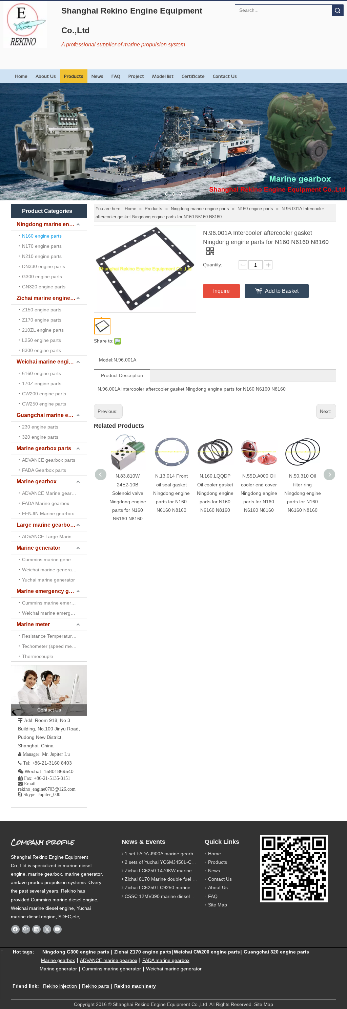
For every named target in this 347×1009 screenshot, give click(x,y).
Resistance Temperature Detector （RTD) (54, 636)
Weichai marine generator (50, 569)
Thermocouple (37, 656)
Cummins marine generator (51, 559)
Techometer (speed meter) (50, 646)
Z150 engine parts (41, 309)
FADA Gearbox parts (44, 470)
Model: (106, 360)
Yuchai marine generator (48, 580)
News (97, 76)
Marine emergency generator (52, 591)
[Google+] (26, 929)
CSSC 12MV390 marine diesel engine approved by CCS (185, 896)
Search (337, 10)
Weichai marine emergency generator (54, 613)
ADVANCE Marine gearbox (50, 493)
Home (21, 76)
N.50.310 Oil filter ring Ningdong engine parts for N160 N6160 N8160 (302, 493)
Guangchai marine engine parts (52, 415)
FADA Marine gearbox (45, 503)
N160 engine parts (42, 236)
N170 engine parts (42, 246)
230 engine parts (40, 427)
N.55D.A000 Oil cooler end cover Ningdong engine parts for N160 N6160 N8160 (259, 493)
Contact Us (225, 76)
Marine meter (33, 624)
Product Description (122, 375)
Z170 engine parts (41, 320)
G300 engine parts (42, 276)
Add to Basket (282, 291)
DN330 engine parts (43, 266)
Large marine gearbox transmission (52, 525)
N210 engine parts (42, 256)
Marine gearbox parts (44, 448)
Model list (163, 76)
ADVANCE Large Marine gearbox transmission (54, 536)
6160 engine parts (41, 373)
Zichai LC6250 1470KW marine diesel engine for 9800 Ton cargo (194, 870)
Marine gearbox (37, 481)
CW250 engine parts (44, 404)
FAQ (115, 76)
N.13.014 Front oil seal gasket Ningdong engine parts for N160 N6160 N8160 (171, 493)
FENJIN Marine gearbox (48, 513)
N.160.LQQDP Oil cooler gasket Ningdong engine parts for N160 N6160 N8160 (215, 493)
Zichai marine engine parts (51, 298)
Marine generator (38, 548)
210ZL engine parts (43, 330)
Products (73, 76)
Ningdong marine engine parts (52, 224)
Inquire (221, 291)
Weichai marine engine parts (52, 362)
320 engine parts (40, 437)
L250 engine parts (41, 340)
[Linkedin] (36, 929)
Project (136, 76)
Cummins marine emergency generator (54, 603)
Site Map (217, 904)
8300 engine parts (41, 350)
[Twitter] (47, 929)
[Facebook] (15, 929)
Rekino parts (95, 986)
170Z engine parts (41, 383)
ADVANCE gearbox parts (48, 460)
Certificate (193, 76)
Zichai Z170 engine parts (142, 952)
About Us (46, 76)
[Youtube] (57, 929)
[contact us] (49, 690)
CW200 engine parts (44, 393)
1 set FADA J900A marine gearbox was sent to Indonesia (185, 853)
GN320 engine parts (43, 286)
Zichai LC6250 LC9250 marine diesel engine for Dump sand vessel (196, 887)
